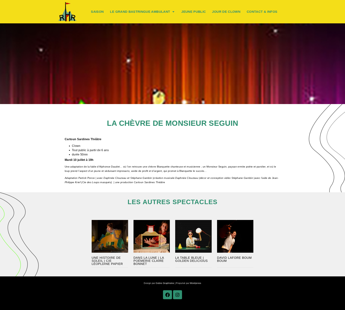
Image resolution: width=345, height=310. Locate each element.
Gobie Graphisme (165, 283)
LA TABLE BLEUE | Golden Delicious (191, 259)
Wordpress (195, 283)
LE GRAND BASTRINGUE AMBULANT (140, 11)
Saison (97, 11)
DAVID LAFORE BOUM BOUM (234, 259)
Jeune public (193, 11)
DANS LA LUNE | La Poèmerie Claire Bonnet (149, 261)
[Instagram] (177, 294)
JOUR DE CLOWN (226, 11)
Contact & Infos (262, 11)
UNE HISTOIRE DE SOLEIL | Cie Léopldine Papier (107, 261)
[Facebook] (167, 294)
